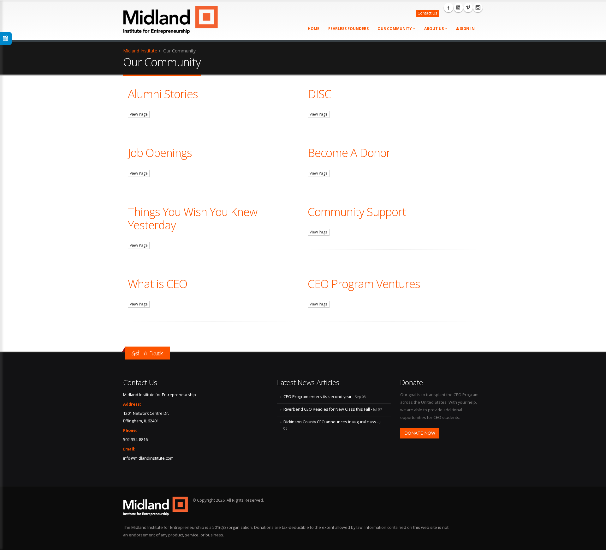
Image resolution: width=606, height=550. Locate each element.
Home (313, 28)
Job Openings (160, 152)
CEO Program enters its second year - (324, 396)
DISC (319, 94)
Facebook (448, 7)
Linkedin (458, 7)
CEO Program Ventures (364, 284)
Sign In (467, 28)
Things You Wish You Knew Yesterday (192, 218)
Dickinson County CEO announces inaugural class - (333, 425)
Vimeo (468, 7)
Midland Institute (140, 51)
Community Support (357, 212)
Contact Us (427, 13)
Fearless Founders (348, 28)
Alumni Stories (163, 94)
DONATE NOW (419, 433)
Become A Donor (349, 152)
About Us (434, 28)
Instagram (478, 7)
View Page (139, 114)
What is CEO (157, 284)
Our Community (395, 28)
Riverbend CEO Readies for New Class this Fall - (332, 409)
